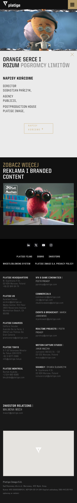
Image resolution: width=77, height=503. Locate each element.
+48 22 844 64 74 (11, 286)
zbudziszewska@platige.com (50, 303)
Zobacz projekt (38, 212)
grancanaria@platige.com (15, 338)
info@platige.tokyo (12, 359)
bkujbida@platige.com (14, 377)
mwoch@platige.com (13, 413)
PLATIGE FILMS (24, 257)
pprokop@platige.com (46, 284)
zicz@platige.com (44, 300)
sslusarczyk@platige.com (48, 376)
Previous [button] (3, 204)
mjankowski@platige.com (48, 319)
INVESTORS (54, 257)
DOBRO (40, 257)
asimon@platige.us (12, 302)
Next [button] (73, 204)
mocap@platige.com (46, 358)
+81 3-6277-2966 (11, 356)
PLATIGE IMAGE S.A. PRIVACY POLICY (54, 264)
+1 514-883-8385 (11, 375)
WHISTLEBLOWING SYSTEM (16, 264)
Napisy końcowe (36, 128)
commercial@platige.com (48, 297)
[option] (38, 204)
